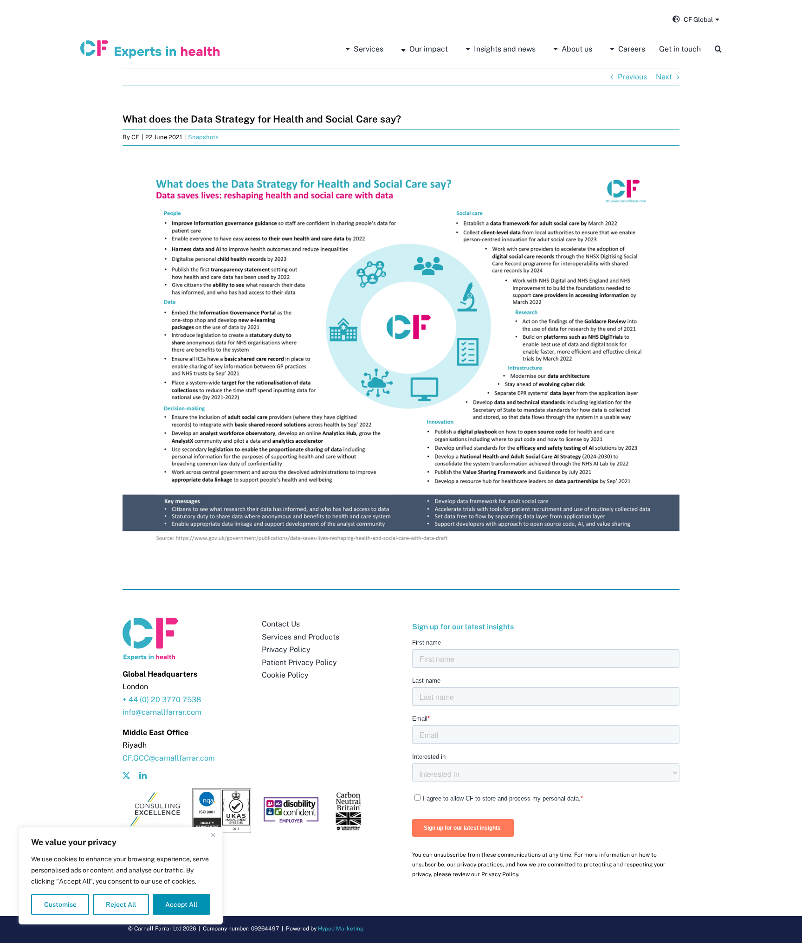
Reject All (121, 904)
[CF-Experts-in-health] (150, 43)
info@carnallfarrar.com (162, 712)
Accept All (181, 904)
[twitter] (126, 775)
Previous (632, 76)
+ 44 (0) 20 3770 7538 (162, 699)
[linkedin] (143, 775)
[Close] (213, 834)
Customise (60, 904)
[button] (718, 49)
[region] (121, 875)
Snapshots (203, 137)
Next (664, 76)
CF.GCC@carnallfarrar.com (169, 758)
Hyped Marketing (340, 928)
